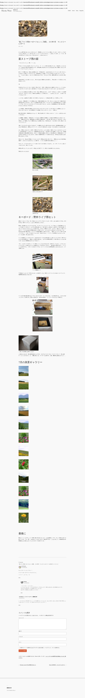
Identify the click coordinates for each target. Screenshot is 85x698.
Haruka (25, 581)
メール (21, 636)
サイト (20, 642)
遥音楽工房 (15, 10)
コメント (21, 617)
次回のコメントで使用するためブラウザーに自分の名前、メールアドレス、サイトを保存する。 (40, 647)
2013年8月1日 (24, 567)
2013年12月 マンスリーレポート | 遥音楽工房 (28, 596)
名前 (20, 631)
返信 (19, 577)
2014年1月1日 (21, 598)
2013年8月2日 (26, 582)
